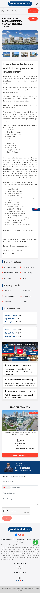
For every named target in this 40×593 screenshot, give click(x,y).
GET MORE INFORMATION (20, 455)
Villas (20, 569)
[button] (3, 54)
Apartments (20, 566)
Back (33, 19)
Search (33, 11)
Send (7, 518)
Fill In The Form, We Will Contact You (14, 477)
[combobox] (6, 487)
